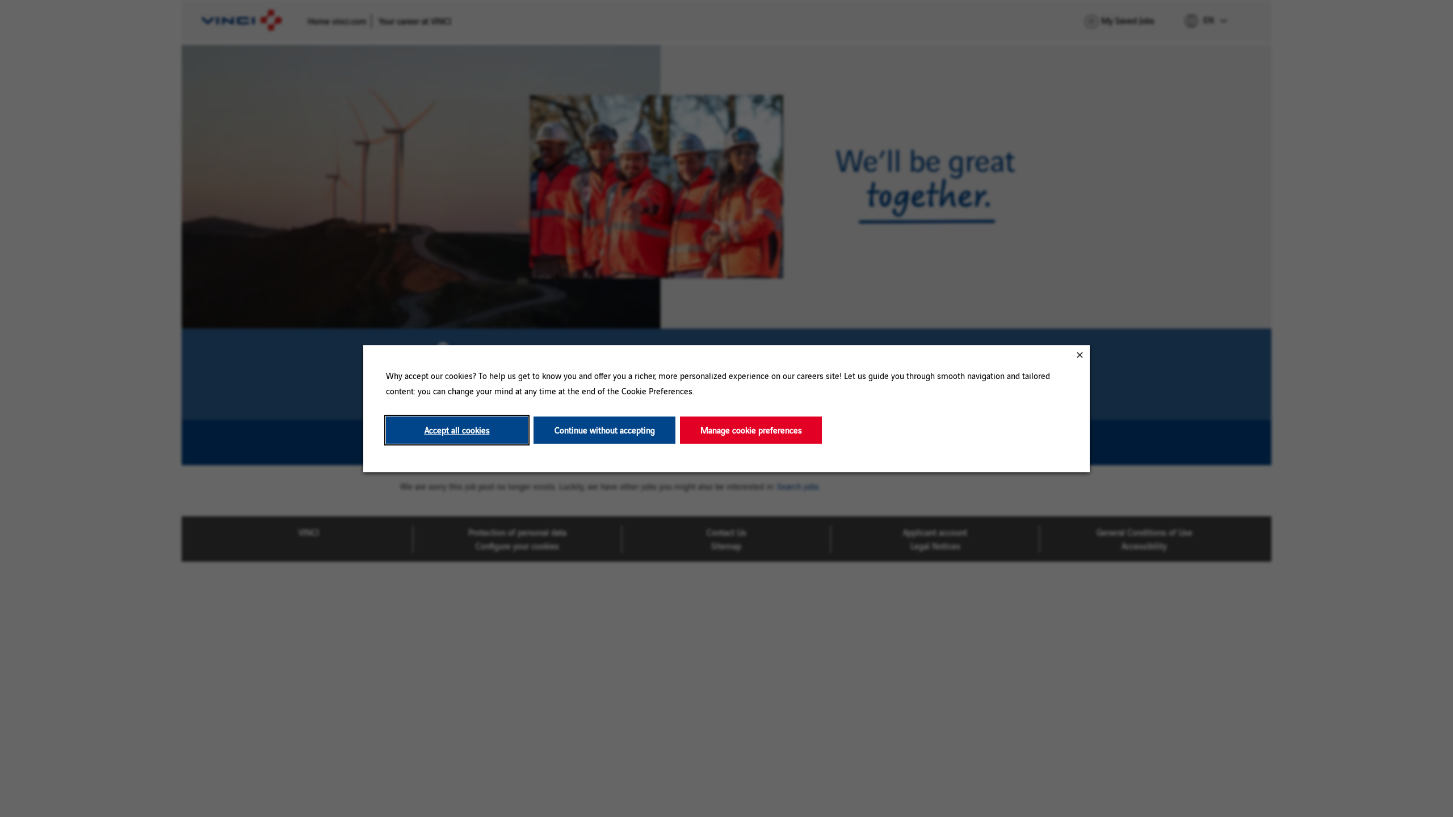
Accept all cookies (457, 430)
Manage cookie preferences (751, 430)
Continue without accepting (605, 430)
